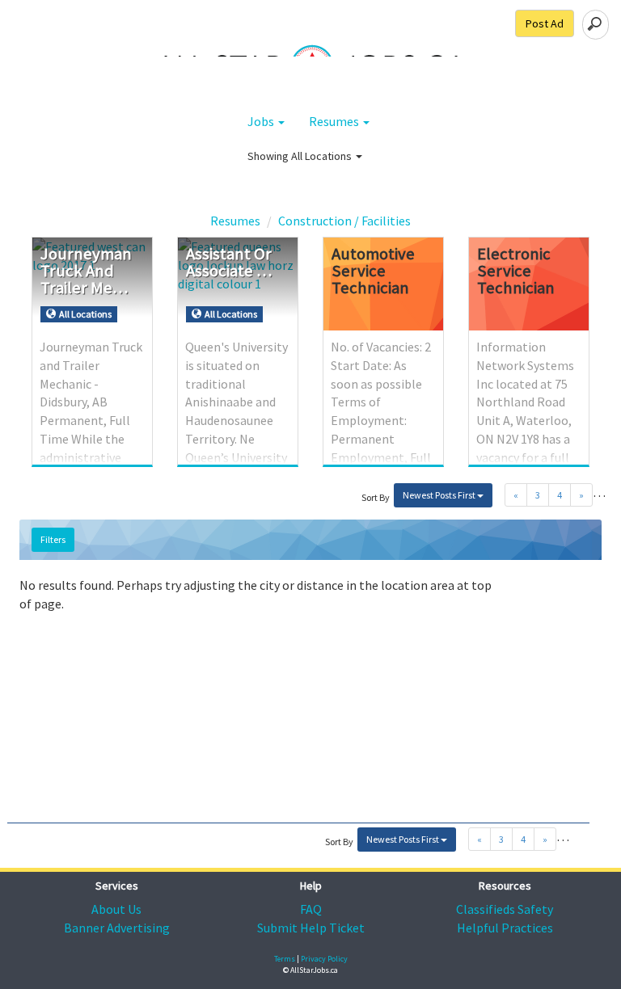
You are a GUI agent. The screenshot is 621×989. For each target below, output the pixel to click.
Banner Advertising (117, 928)
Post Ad (545, 23)
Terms (284, 958)
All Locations (322, 156)
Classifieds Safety (504, 909)
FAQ (311, 909)
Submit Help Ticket (311, 928)
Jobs (262, 121)
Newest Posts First (440, 495)
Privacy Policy (324, 958)
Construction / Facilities (344, 221)
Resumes (335, 121)
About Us (116, 909)
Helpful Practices (505, 928)
